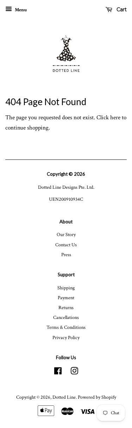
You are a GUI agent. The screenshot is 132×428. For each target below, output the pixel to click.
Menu (20, 10)
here (115, 117)
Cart (121, 9)
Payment (66, 297)
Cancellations (66, 317)
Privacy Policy (66, 337)
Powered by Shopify (97, 397)
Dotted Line (64, 397)
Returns (66, 307)
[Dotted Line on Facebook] (58, 372)
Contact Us (66, 244)
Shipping (66, 287)
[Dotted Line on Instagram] (74, 372)
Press (66, 254)
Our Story (66, 234)
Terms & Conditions (66, 327)
